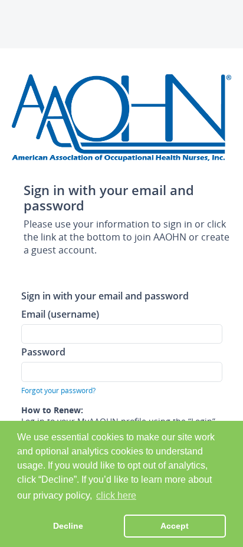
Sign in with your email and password (105, 295)
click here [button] (116, 495)
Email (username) (60, 314)
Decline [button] (68, 525)
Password (43, 351)
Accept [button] (174, 525)
